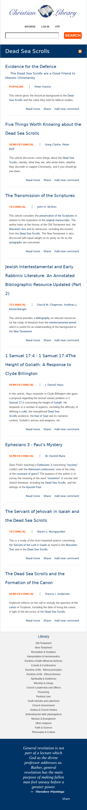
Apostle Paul (33, 487)
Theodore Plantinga (49, 791)
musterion (53, 478)
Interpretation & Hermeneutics (43, 656)
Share (47, 108)
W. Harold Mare (55, 455)
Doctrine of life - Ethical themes (43, 674)
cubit (24, 411)
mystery (72, 464)
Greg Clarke (53, 144)
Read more (33, 108)
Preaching (43, 692)
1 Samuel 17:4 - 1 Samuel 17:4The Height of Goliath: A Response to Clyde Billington (40, 365)
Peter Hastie (43, 86)
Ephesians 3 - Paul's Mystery (34, 445)
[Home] (43, 11)
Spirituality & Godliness (43, 678)
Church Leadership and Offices (44, 687)
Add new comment (66, 108)
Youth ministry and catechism (43, 701)
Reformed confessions (41, 469)
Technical (17, 206)
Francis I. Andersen (57, 593)
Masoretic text (17, 229)
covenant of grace (27, 473)
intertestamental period (62, 322)
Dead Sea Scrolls (30, 233)
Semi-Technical (21, 144)
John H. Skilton (46, 206)
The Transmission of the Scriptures (40, 195)
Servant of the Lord (25, 544)
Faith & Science (43, 727)
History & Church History (43, 709)
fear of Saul (41, 415)
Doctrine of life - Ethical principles (43, 669)
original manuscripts (58, 220)
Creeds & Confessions (43, 665)
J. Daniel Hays (54, 384)
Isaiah (43, 544)
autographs (15, 242)
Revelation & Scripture (43, 652)
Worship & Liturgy (43, 683)
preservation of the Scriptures (56, 215)
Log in (45, 26)
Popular (16, 86)
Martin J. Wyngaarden (51, 531)
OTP (57, 26)
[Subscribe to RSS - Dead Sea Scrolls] (80, 51)
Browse (30, 26)
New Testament (23, 331)
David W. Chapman (49, 304)
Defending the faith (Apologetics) (43, 714)
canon (12, 607)
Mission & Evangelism (43, 718)
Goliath (58, 402)
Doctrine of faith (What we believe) (43, 661)
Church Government (43, 705)
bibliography (43, 318)
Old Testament (43, 643)
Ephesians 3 (44, 464)
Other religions (43, 723)
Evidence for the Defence (40, 72)
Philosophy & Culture (43, 732)
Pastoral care (43, 696)
